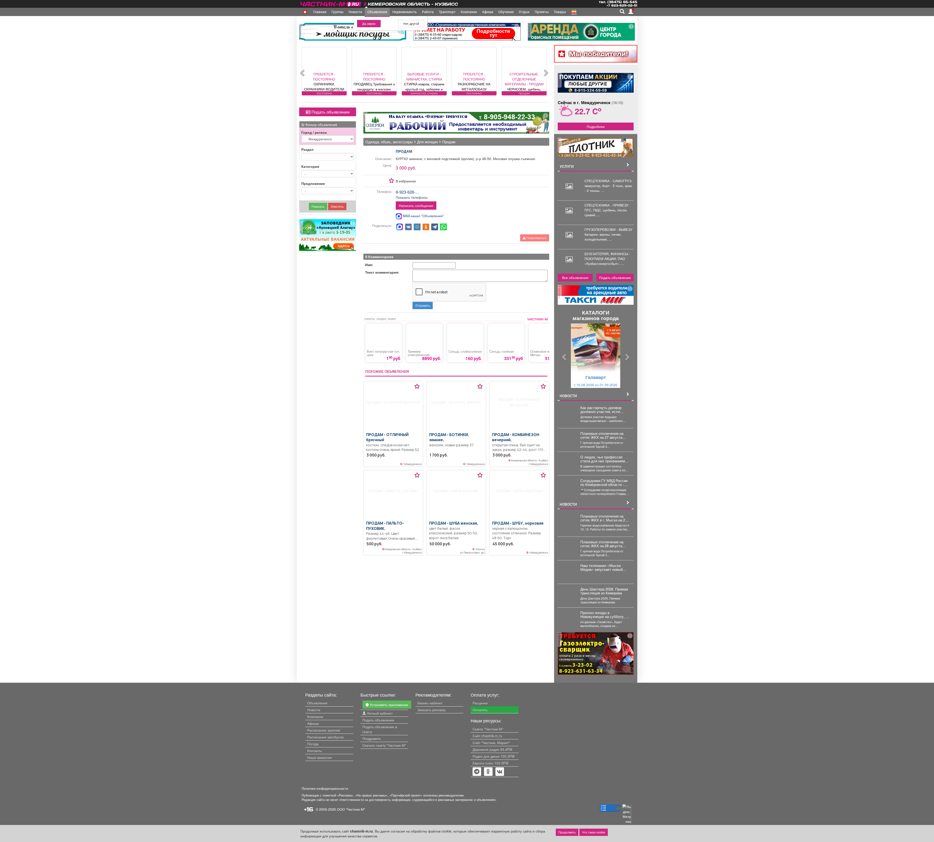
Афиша (487, 11)
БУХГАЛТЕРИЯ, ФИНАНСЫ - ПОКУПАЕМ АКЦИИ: (607, 256)
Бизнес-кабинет (429, 702)
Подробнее (596, 126)
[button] (563, 355)
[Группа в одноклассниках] (476, 772)
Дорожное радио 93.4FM (492, 749)
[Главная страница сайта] (331, 3)
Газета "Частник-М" (488, 728)
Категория (310, 166)
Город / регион (314, 132)
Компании (469, 11)
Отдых (524, 11)
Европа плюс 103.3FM (490, 763)
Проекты (542, 11)
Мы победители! (598, 53)
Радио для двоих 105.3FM (493, 756)
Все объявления (575, 277)
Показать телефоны (412, 197)
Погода (313, 743)
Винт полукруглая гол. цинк (383, 353)
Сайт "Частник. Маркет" (491, 742)
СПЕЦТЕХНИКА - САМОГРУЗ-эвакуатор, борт (608, 183)
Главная (319, 11)
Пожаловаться (536, 238)
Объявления (377, 11)
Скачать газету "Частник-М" (384, 745)
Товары (560, 11)
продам (404, 151)
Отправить (422, 305)
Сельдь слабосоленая (465, 351)
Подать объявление (330, 112)
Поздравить (371, 738)
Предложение (313, 183)
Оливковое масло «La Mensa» (546, 353)
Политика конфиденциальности (325, 788)
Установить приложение (388, 704)
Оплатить (480, 709)
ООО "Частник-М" (351, 809)
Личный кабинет (379, 713)
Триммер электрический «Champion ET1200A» (423, 354)
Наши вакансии (319, 757)
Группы (337, 11)
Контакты (314, 750)
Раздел (307, 149)
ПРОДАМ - (385, 526)
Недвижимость (404, 11)
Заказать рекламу (431, 709)
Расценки (480, 702)
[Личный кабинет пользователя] (630, 11)
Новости (355, 11)
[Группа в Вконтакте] (500, 772)
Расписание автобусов (325, 737)
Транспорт (447, 11)
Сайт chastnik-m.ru (487, 735)
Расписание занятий (323, 730)
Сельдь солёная (501, 351)
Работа (428, 11)
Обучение (506, 11)
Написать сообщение (416, 205)
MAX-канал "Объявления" (423, 215)
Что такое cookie (593, 832)
